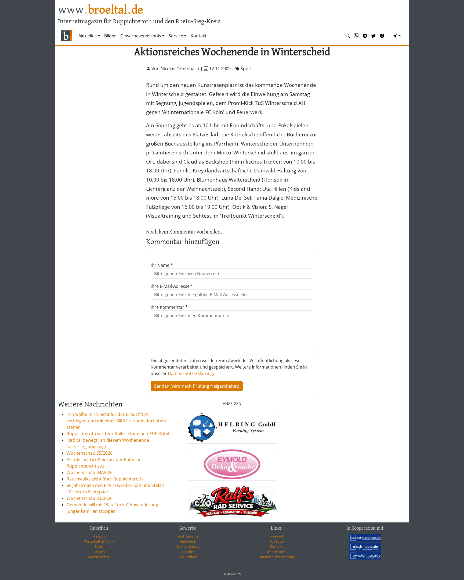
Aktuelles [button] (87, 36)
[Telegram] (365, 35)
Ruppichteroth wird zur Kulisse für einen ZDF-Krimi (118, 434)
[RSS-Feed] (356, 35)
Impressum (276, 551)
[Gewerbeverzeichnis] (232, 427)
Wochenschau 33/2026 (90, 498)
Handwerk (187, 541)
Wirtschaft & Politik (99, 541)
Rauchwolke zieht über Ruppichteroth (105, 479)
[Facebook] (382, 35)
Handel (188, 551)
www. (100, 10)
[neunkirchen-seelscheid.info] (365, 537)
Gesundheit (188, 556)
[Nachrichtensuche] (347, 35)
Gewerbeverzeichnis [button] (140, 36)
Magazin (99, 536)
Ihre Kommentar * (169, 307)
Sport (99, 546)
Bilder (110, 36)
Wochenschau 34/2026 (90, 472)
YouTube (276, 541)
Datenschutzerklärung (190, 373)
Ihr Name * (162, 265)
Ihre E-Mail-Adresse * (172, 286)
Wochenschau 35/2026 (90, 453)
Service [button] (176, 36)
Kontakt (198, 36)
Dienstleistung (187, 546)
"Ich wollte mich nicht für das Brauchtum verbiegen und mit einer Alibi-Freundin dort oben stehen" (116, 420)
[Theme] (397, 35)
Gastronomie (187, 536)
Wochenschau (99, 556)
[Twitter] (373, 35)
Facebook (276, 536)
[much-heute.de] (365, 546)
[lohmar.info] (365, 555)
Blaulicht (99, 551)
